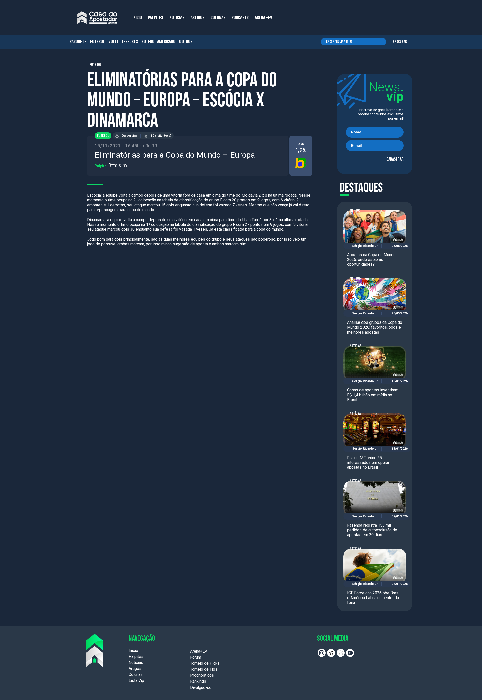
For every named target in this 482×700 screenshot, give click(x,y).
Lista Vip (136, 680)
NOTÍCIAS (176, 18)
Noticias (136, 662)
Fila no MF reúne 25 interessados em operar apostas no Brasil (368, 462)
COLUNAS (218, 18)
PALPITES (155, 18)
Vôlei (113, 42)
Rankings (198, 681)
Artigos (355, 210)
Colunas (136, 674)
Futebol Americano (158, 42)
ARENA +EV (263, 18)
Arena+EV (198, 651)
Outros (185, 42)
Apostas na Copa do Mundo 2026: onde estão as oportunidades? (371, 259)
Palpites (136, 656)
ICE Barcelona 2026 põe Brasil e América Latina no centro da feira (373, 597)
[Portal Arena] (97, 17)
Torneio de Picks (205, 663)
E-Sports (130, 42)
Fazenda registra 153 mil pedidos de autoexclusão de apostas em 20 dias (372, 530)
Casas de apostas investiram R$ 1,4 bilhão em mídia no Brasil (372, 395)
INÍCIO (137, 18)
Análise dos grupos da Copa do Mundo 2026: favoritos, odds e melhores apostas (374, 327)
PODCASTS (240, 18)
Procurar (400, 41)
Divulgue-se (200, 687)
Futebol (97, 42)
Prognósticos (202, 675)
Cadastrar (395, 159)
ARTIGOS (197, 18)
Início (133, 650)
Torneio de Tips (203, 669)
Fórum (195, 657)
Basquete (78, 42)
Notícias (356, 346)
